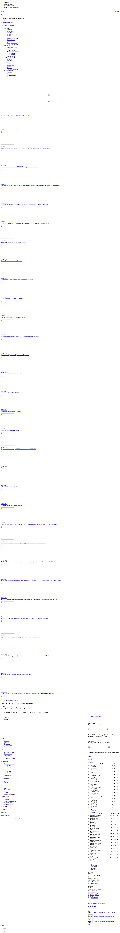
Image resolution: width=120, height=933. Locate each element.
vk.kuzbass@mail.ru (9, 5)
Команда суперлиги (9, 764)
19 (93, 895)
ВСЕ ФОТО (94, 898)
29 (93, 890)
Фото (8, 63)
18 (92, 895)
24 (90, 896)
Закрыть (117, 11)
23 (88, 896)
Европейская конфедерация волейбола (104, 916)
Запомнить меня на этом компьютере (13, 18)
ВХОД (2, 25)
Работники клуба (12, 34)
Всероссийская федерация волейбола (104, 921)
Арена (9, 35)
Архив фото (10, 65)
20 (95, 895)
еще (89, 924)
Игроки (12, 48)
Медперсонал (11, 56)
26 (88, 890)
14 (96, 893)
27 (90, 890)
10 (89, 893)
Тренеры (12, 50)
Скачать (9, 68)
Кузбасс (9, 59)
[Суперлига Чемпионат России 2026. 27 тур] (91, 878)
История (9, 29)
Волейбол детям (11, 75)
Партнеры (10, 32)
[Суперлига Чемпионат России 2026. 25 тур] (98, 880)
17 (90, 895)
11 (91, 893)
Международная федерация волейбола (104, 912)
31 (97, 890)
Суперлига (91, 762)
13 (94, 893)
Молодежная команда (10, 769)
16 (88, 895)
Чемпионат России (12, 38)
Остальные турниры (13, 44)
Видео (9, 66)
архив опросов (92, 906)
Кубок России (11, 40)
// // (3, 928)
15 (97, 893)
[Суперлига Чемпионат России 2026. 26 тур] (95, 881)
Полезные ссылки (12, 76)
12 (93, 893)
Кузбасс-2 (10, 60)
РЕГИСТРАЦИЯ (10, 25)
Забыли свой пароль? (7, 22)
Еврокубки (10, 41)
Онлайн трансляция (12, 69)
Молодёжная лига (93, 812)
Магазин (9, 72)
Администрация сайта (13, 73)
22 (98, 895)
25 (92, 896)
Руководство (10, 31)
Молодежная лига (12, 43)
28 (92, 890)
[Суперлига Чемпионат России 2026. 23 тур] (94, 878)
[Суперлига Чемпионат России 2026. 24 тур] (91, 880)
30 (95, 890)
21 (97, 895)
